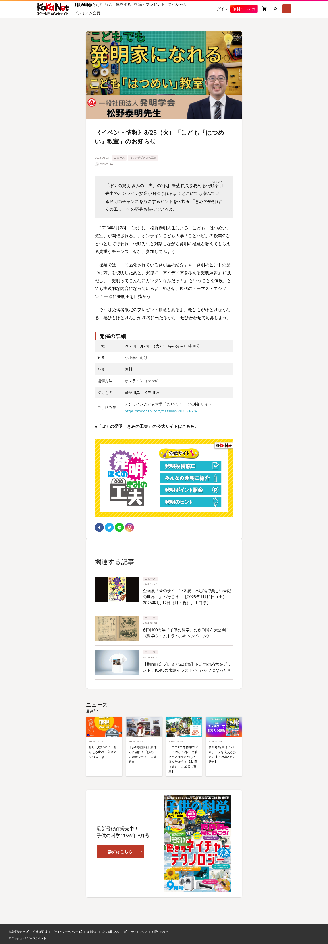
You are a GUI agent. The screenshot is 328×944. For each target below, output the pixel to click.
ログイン (220, 8)
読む (108, 4)
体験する (123, 4)
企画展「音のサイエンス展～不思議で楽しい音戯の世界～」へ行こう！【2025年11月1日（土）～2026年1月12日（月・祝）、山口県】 (187, 596)
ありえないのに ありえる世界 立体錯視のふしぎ (103, 751)
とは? (97, 4)
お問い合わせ (160, 931)
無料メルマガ (244, 8)
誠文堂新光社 (17, 931)
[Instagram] (129, 527)
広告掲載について (112, 931)
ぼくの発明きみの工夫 (143, 157)
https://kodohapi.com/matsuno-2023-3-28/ (161, 411)
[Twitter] (109, 527)
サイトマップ (139, 931)
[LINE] (119, 527)
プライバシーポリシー (65, 931)
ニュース (119, 157)
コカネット (39, 938)
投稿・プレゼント (149, 4)
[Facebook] (99, 527)
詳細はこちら (120, 851)
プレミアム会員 (87, 13)
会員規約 (92, 931)
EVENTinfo (106, 164)
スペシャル (177, 4)
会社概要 (38, 931)
